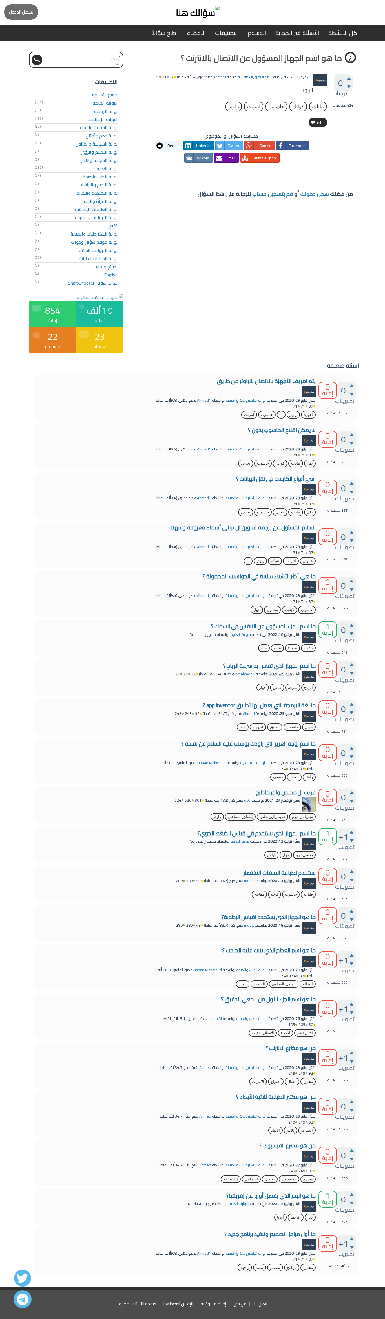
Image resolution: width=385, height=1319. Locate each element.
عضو (277, 648)
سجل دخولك (314, 193)
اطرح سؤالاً (165, 32)
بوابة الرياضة (106, 111)
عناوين (308, 561)
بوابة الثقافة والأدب (99, 127)
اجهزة (308, 414)
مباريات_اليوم (302, 817)
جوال (309, 727)
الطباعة (307, 1130)
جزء (264, 648)
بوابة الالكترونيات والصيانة (254, 77)
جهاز (256, 610)
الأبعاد (275, 1130)
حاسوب (276, 106)
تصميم (275, 1267)
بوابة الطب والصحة (100, 176)
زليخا (309, 777)
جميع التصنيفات (104, 95)
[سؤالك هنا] (192, 12)
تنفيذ (259, 1267)
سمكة (292, 648)
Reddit (173, 145)
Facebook (297, 145)
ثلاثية (290, 1130)
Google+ (264, 145)
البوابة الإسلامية (103, 119)
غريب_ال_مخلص (272, 817)
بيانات (318, 106)
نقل (310, 463)
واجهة (244, 1267)
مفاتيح (259, 894)
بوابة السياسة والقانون (96, 144)
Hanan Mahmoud (211, 762)
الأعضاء (196, 32)
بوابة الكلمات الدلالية (98, 258)
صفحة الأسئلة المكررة (137, 1304)
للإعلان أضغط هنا (178, 1304)
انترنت (253, 106)
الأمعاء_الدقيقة (263, 1033)
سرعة (292, 687)
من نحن (240, 1304)
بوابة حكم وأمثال (102, 135)
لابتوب (289, 610)
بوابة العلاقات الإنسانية (96, 209)
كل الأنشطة (342, 32)
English (111, 275)
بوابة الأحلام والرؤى (99, 152)
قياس (277, 687)
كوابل (298, 106)
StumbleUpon (264, 158)
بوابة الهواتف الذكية (98, 250)
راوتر (233, 106)
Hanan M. (214, 1018)
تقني (113, 225)
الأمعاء (285, 1033)
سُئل (310, 77)
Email (231, 158)
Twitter (234, 145)
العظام (307, 984)
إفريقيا (296, 1217)
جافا (243, 727)
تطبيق (275, 727)
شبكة (275, 561)
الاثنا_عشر (305, 1033)
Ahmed (249, 713)
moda (249, 880)
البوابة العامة (105, 103)
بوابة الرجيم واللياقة (99, 185)
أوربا (280, 1217)
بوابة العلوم (106, 168)
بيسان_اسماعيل (240, 817)
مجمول (272, 610)
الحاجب (259, 984)
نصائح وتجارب (105, 266)
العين (243, 984)
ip (281, 414)
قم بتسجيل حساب (272, 193)
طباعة (308, 894)
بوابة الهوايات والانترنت (96, 217)
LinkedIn (203, 145)
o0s (247, 800)
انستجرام (231, 1179)
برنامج (292, 1267)
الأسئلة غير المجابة (297, 32)
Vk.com (203, 158)
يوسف (278, 777)
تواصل (270, 1179)
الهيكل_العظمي (284, 984)
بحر (310, 1217)
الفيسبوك (289, 1179)
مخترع (308, 1082)
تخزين (245, 463)
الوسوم (257, 32)
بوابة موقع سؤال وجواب (94, 242)
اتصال (292, 1082)
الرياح (308, 687)
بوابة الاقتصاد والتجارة (97, 193)
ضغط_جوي (304, 855)
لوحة (274, 894)
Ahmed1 (204, 400)
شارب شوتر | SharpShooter (93, 283)
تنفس (308, 648)
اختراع (276, 1082)
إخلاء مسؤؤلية (213, 1304)
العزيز (294, 777)
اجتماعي (251, 1179)
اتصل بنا (260, 1304)
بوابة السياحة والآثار (99, 160)
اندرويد (258, 727)
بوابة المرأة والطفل (99, 201)
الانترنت (258, 1082)
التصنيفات (227, 32)
